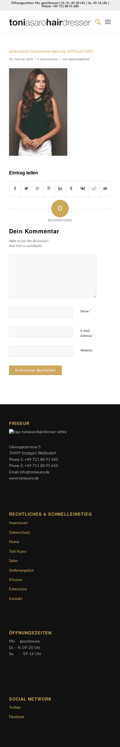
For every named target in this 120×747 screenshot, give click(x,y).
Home (14, 542)
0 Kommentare (47, 59)
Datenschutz (19, 533)
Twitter (15, 708)
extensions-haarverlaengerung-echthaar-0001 (51, 51)
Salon (13, 561)
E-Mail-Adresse (87, 333)
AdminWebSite (78, 59)
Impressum (18, 523)
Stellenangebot (21, 571)
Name (85, 311)
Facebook (16, 717)
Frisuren (15, 580)
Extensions (18, 589)
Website (86, 350)
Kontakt (15, 599)
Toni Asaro (17, 552)
